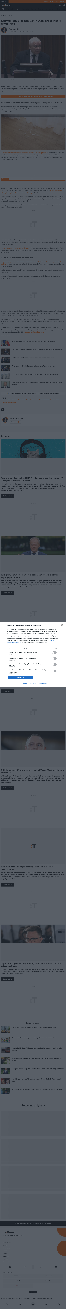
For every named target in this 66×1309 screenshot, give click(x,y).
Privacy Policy (42, 683)
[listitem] (33, 649)
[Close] (62, 625)
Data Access (33, 683)
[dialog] (33, 654)
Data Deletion (23, 683)
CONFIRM (20, 677)
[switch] (54, 652)
